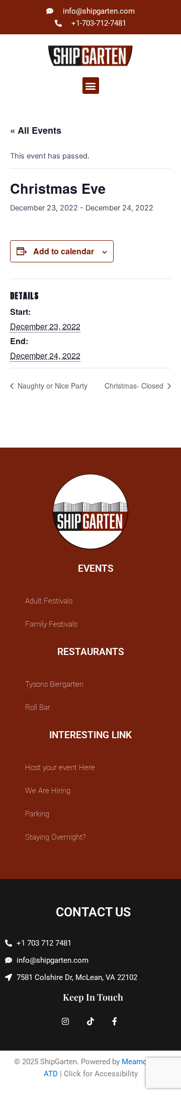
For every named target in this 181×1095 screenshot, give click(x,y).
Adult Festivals (48, 601)
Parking (37, 813)
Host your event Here (60, 767)
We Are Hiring (47, 790)
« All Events (35, 130)
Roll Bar (37, 707)
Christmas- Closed (135, 385)
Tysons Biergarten (54, 684)
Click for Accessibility (101, 1073)
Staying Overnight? (55, 837)
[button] (90, 85)
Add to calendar (63, 251)
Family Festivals (51, 624)
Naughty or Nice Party (51, 385)
